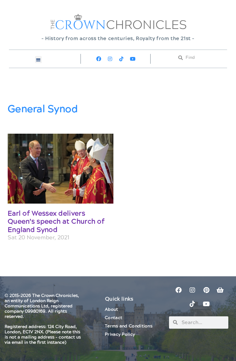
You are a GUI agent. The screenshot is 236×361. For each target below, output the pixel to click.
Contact (113, 318)
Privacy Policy (120, 334)
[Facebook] (99, 59)
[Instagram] (110, 59)
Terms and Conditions (128, 326)
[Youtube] (133, 59)
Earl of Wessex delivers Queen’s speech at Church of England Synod (56, 222)
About (111, 309)
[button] (38, 59)
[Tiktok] (121, 59)
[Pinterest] (206, 290)
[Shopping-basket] (220, 290)
